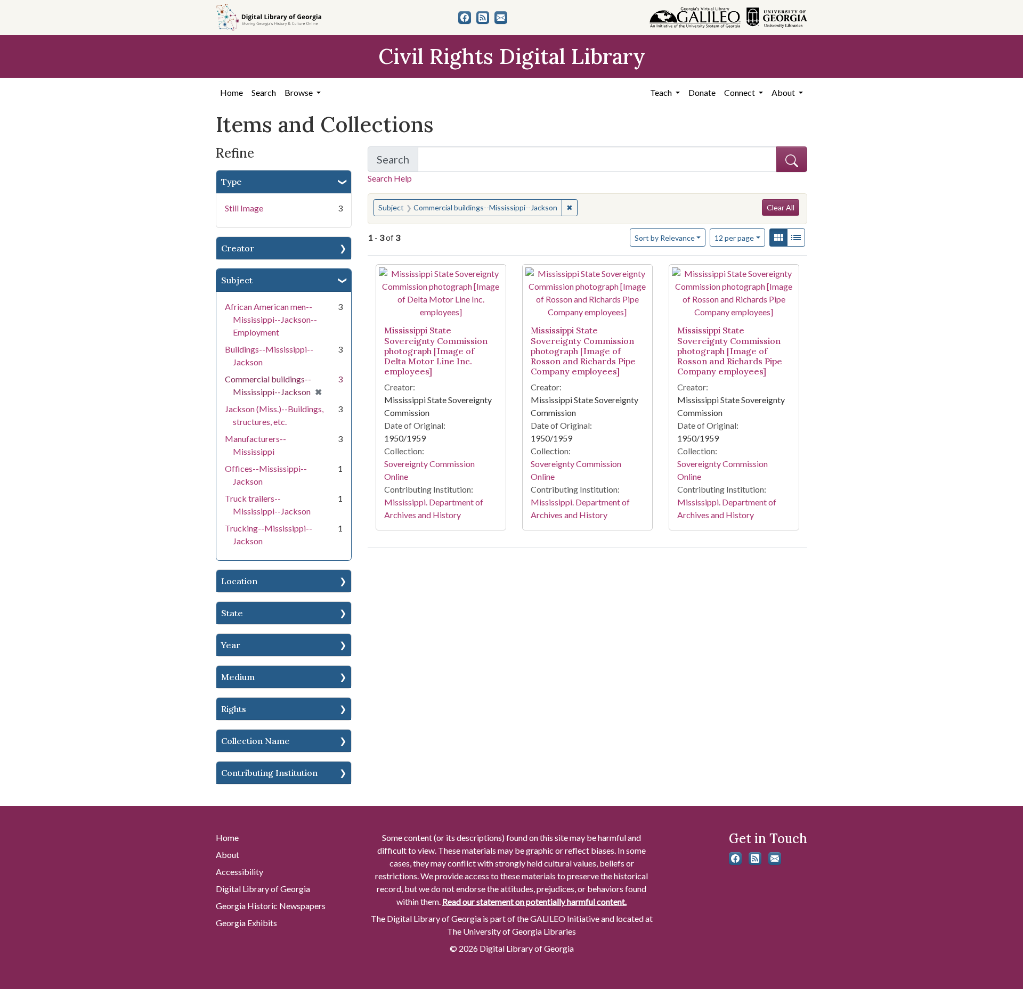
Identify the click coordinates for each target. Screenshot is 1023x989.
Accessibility (239, 872)
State (232, 613)
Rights (233, 709)
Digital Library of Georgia (263, 889)
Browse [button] (299, 92)
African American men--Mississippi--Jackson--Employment (271, 319)
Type (231, 181)
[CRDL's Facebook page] (464, 17)
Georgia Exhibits (246, 923)
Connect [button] (740, 92)
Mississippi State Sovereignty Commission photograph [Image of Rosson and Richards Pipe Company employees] (583, 351)
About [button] (784, 92)
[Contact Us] (500, 17)
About (227, 854)
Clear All (780, 207)
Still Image (244, 208)
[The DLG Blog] (482, 17)
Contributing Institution (269, 772)
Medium (238, 677)
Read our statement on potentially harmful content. (534, 901)
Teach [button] (661, 92)
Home (231, 92)
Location (239, 581)
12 (734, 237)
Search (263, 92)
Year (230, 645)
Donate (702, 92)
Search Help (390, 178)
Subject (237, 280)
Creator (237, 248)
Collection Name (255, 740)
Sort (665, 237)
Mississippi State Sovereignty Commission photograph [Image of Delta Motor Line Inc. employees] (436, 351)
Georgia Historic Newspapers (271, 906)
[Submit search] (791, 159)
